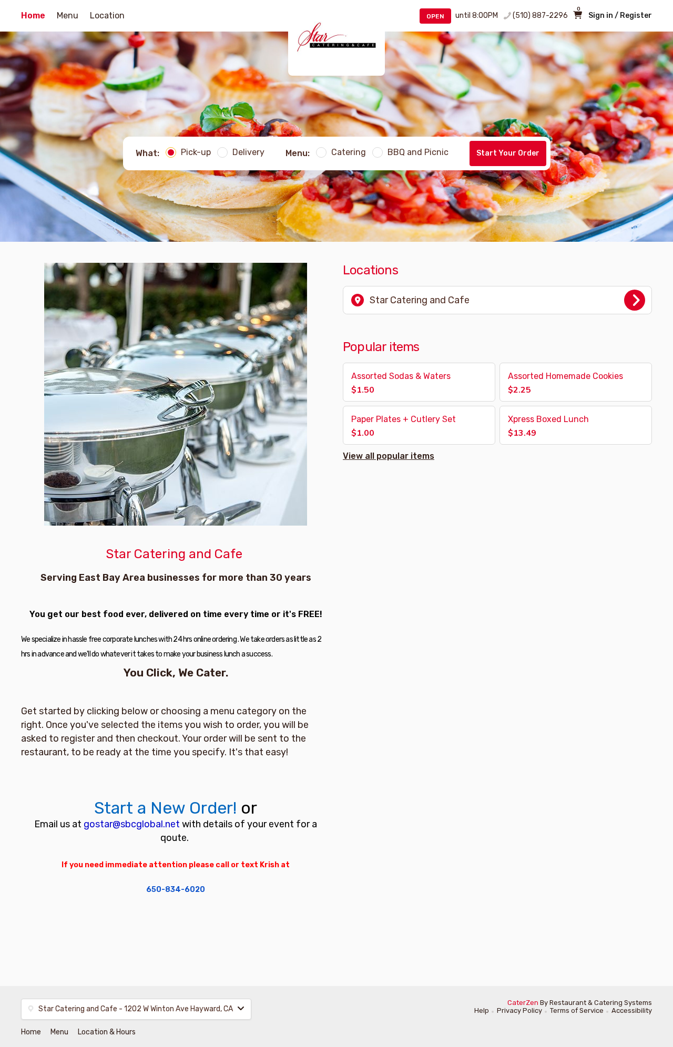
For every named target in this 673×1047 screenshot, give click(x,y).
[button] (419, 382)
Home (33, 15)
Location (107, 15)
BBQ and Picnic (418, 152)
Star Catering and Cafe (420, 300)
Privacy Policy (519, 1010)
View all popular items (388, 456)
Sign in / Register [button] (620, 15)
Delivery (248, 152)
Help (481, 1010)
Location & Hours (107, 1032)
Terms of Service (577, 1010)
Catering (348, 152)
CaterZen (522, 1003)
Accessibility (631, 1010)
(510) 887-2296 (540, 15)
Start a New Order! (165, 808)
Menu (67, 15)
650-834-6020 (175, 889)
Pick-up (196, 152)
